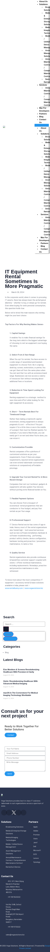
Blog (41, 117)
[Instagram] (9, 812)
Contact (10, 735)
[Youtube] (23, 812)
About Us (43, 1)
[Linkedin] (19, 812)
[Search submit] (6, 629)
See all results (10, 639)
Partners (43, 114)
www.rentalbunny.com (14, 588)
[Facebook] (4, 812)
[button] (42, 125)
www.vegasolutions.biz (34, 588)
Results (8, 634)
